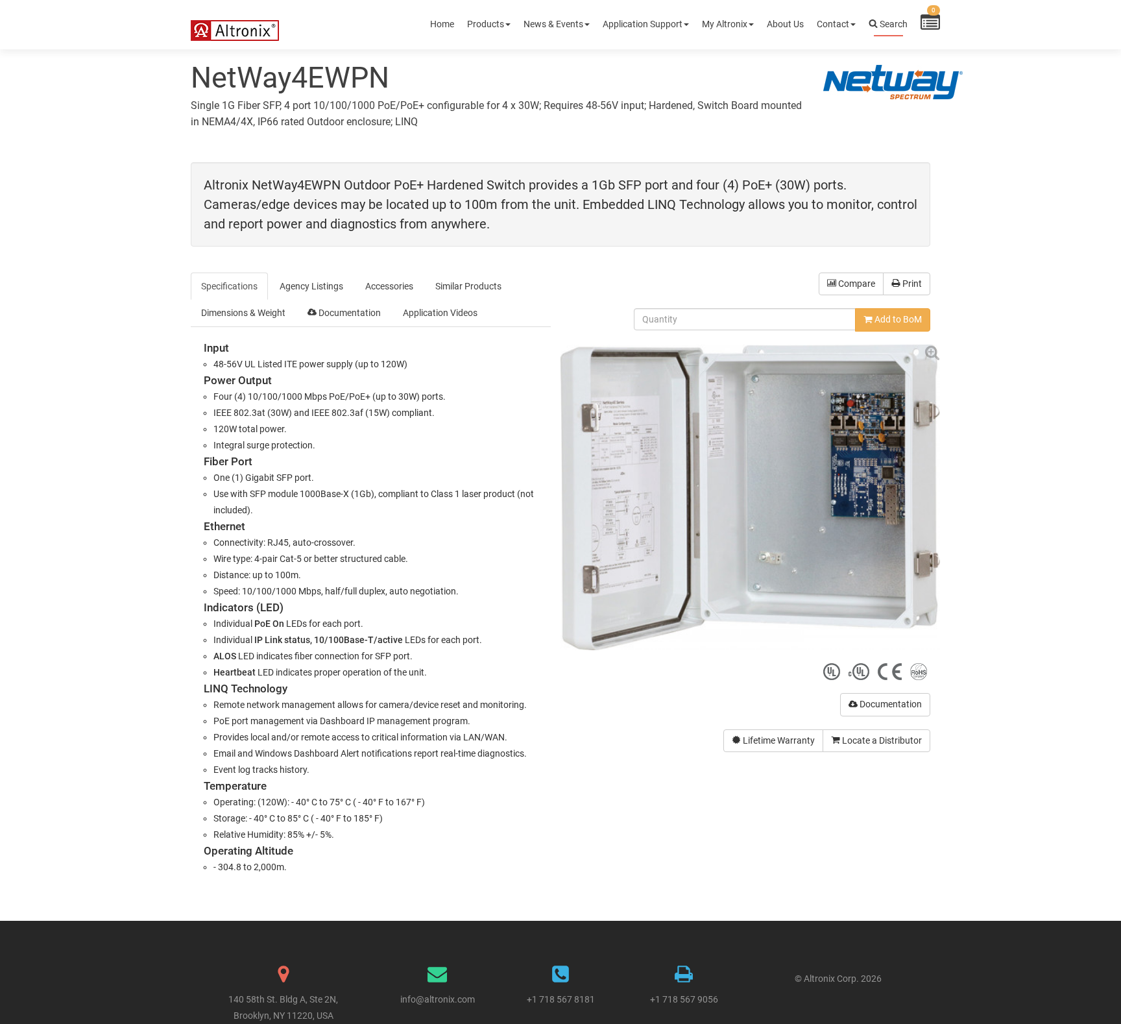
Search (893, 24)
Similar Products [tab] (468, 286)
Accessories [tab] (389, 286)
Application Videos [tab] (440, 313)
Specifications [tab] (229, 286)
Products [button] (485, 24)
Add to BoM (897, 319)
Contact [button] (833, 24)
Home (442, 24)
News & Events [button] (553, 24)
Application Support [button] (642, 24)
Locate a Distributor (881, 740)
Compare (855, 283)
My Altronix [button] (724, 24)
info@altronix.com (437, 999)
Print (911, 283)
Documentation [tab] (349, 313)
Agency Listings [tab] (311, 286)
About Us (785, 24)
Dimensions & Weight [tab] (243, 313)
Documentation (890, 704)
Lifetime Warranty (778, 740)
